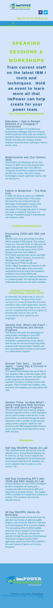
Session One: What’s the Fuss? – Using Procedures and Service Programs (26, 327)
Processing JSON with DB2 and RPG (25, 235)
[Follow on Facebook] (40, 12)
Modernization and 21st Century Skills (25, 158)
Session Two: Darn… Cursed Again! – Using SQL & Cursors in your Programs (26, 366)
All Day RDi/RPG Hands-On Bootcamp (22, 513)
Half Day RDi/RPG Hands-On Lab (26, 447)
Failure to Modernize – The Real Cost (25, 192)
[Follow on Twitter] (46, 12)
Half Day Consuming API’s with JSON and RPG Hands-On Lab (24, 480)
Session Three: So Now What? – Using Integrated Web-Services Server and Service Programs (25, 405)
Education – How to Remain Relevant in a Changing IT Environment (22, 124)
